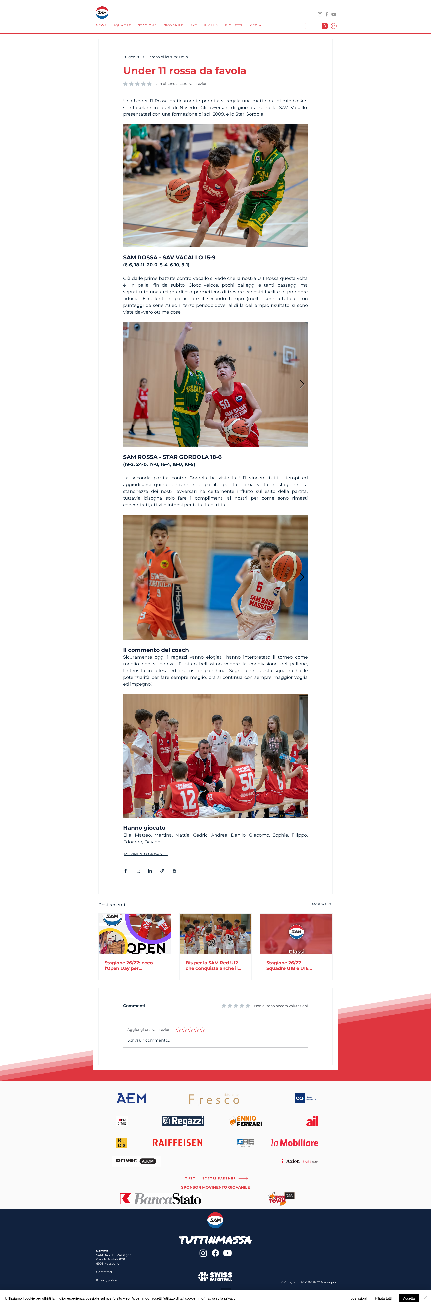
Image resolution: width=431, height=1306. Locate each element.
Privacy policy (106, 1280)
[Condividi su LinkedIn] (150, 871)
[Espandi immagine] (215, 384)
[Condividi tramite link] (162, 871)
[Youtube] (227, 1253)
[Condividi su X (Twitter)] (137, 871)
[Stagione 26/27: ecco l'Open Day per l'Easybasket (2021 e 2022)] (135, 934)
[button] (122, 26)
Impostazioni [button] (357, 1298)
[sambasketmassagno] (327, 14)
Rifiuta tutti (383, 1298)
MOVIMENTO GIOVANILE (146, 854)
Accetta (409, 1298)
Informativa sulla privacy (216, 1298)
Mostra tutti (322, 904)
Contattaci (104, 1272)
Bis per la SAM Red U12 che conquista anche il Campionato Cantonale (212, 965)
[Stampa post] (174, 871)
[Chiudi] (425, 1298)
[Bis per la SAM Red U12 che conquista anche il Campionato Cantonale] (216, 934)
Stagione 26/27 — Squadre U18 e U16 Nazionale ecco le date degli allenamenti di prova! (292, 965)
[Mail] (334, 26)
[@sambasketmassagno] (320, 14)
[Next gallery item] (302, 385)
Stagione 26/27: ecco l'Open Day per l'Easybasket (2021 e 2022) (129, 965)
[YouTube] (334, 14)
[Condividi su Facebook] (125, 871)
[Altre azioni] (305, 57)
